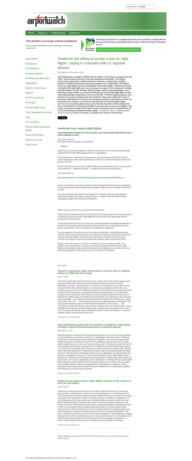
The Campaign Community (39, 112)
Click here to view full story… (69, 317)
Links (28, 117)
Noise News (123, 436)
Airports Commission (36, 88)
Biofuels (29, 92)
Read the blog (58, 33)
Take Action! (31, 144)
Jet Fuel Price (32, 122)
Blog (98, 436)
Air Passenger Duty (35, 107)
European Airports (34, 73)
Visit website (118, 49)
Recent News (63, 438)
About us (42, 33)
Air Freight (31, 102)
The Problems (32, 68)
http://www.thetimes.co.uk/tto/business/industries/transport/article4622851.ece (91, 178)
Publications (31, 83)
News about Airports (109, 436)
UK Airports (31, 63)
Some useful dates (35, 135)
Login (74, 458)
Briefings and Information (38, 78)
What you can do (34, 139)
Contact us (74, 33)
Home (31, 33)
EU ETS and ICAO (35, 97)
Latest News (32, 58)
